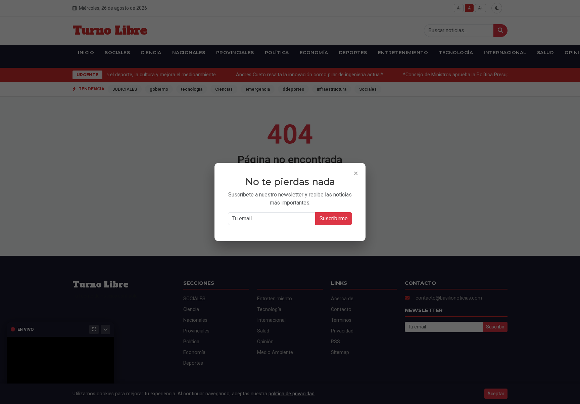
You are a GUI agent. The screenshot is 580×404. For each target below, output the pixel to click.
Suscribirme (334, 218)
